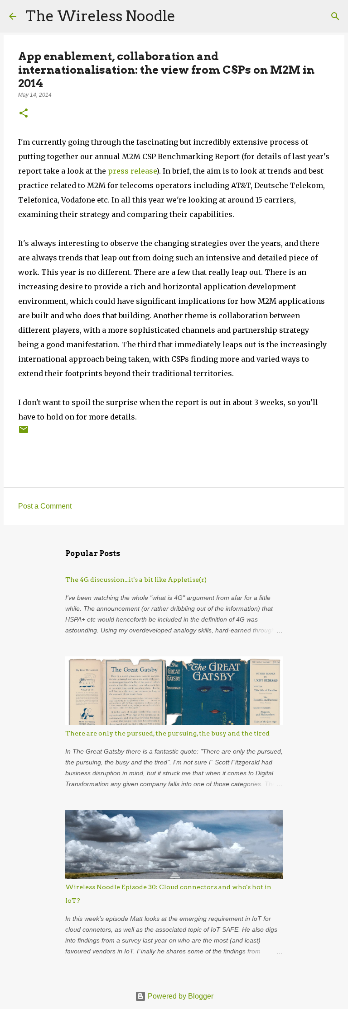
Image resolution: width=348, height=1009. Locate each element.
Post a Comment (45, 506)
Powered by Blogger (179, 996)
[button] (23, 114)
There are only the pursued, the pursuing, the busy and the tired (167, 733)
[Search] (188, 16)
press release (132, 170)
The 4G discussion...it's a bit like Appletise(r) (136, 579)
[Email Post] (23, 433)
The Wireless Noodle (100, 16)
